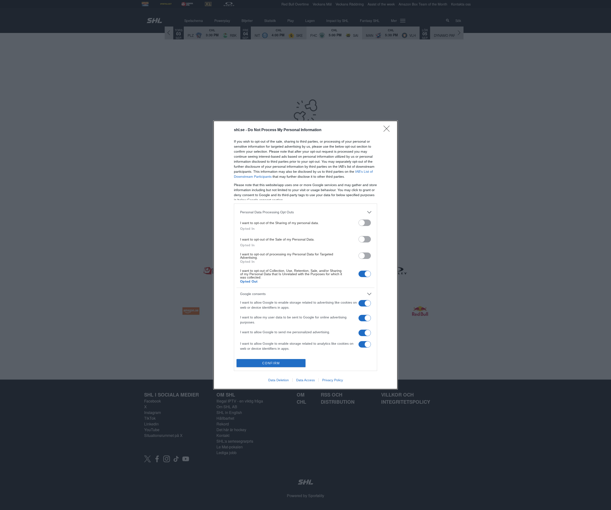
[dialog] (305, 255)
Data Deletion (278, 380)
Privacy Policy (332, 380)
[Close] (388, 130)
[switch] (364, 223)
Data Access (305, 380)
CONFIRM (271, 363)
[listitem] (305, 212)
